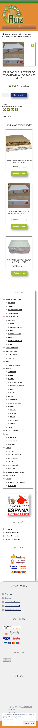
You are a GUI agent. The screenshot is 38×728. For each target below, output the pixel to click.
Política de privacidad (12, 536)
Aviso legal (9, 529)
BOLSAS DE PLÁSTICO (12, 317)
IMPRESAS (11, 337)
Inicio (6, 34)
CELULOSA (11, 451)
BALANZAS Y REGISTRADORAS (17, 482)
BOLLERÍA (13, 410)
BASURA (10, 330)
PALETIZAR (11, 444)
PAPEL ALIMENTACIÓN (15, 34)
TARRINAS (13, 424)
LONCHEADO (14, 413)
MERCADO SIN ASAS (16, 327)
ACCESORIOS (12, 372)
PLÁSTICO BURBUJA (14, 365)
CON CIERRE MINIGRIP (14, 334)
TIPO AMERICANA (13, 313)
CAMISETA (13, 324)
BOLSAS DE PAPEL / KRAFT (14, 299)
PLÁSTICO (11, 406)
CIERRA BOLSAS (13, 355)
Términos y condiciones (13, 539)
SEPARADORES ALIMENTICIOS (15, 472)
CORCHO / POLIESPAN (17, 386)
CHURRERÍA (11, 303)
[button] (17, 26)
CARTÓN (10, 396)
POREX (10, 427)
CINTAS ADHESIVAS (11, 351)
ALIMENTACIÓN (12, 441)
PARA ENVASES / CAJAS (15, 341)
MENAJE (12, 417)
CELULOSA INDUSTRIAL (15, 455)
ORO (11, 389)
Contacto (8, 598)
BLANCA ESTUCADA (16, 382)
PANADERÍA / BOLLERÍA (15, 310)
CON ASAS (11, 306)
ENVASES (8, 368)
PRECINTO (11, 358)
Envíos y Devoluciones (13, 532)
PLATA (12, 392)
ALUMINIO (11, 375)
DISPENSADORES (13, 458)
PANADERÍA (11, 469)
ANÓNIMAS (11, 320)
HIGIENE (8, 448)
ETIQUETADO (12, 486)
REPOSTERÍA (14, 420)
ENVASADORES (12, 399)
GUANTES (11, 462)
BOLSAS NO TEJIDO (12, 348)
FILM (7, 434)
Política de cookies (8, 719)
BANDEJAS (11, 379)
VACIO (10, 344)
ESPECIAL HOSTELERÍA (15, 403)
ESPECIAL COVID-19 (12, 431)
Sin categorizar (10, 475)
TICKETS (8, 479)
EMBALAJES (9, 361)
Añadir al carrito (19, 95)
